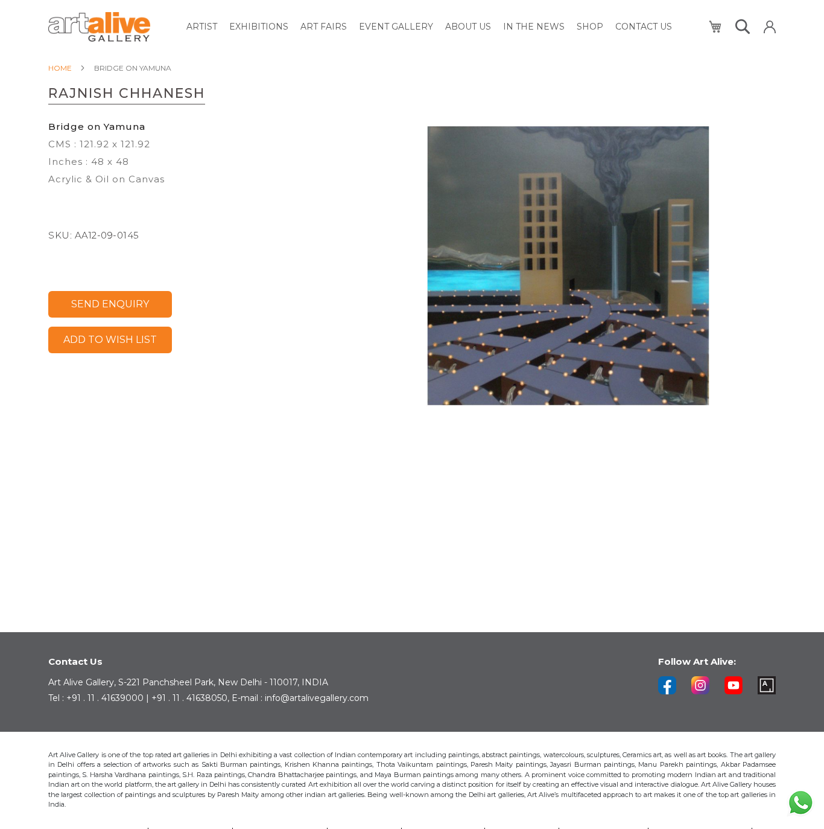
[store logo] (99, 27)
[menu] (429, 27)
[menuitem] (201, 27)
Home (60, 67)
